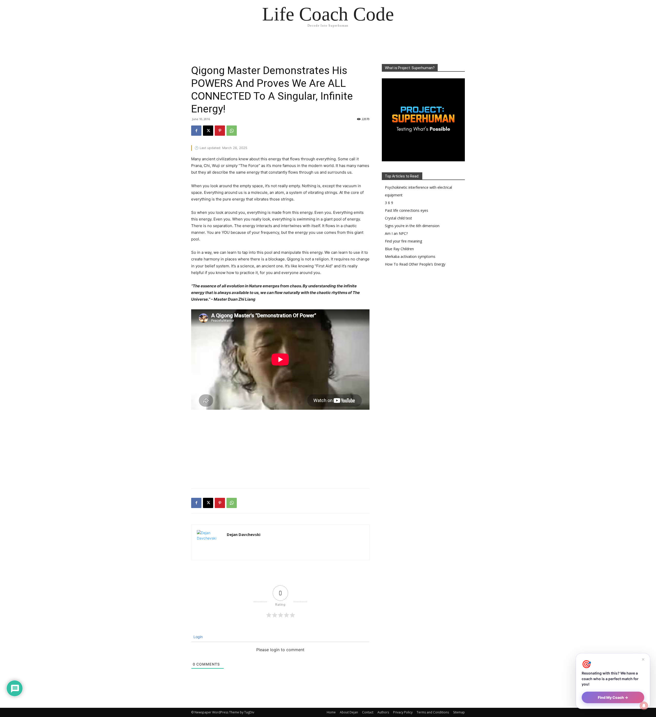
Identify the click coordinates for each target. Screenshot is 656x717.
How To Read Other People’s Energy (415, 264)
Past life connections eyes (406, 210)
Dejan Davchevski (243, 534)
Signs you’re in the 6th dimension (412, 225)
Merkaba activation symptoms (410, 256)
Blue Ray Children (399, 248)
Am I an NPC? (396, 233)
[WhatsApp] (232, 130)
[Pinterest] (220, 130)
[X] (208, 130)
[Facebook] (196, 130)
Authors (383, 712)
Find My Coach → (613, 697)
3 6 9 (389, 202)
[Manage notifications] (644, 706)
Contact (367, 712)
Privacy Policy (403, 712)
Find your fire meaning (403, 241)
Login (197, 637)
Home (331, 712)
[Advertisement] (280, 447)
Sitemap (459, 712)
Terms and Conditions (433, 712)
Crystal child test (398, 218)
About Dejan (349, 712)
